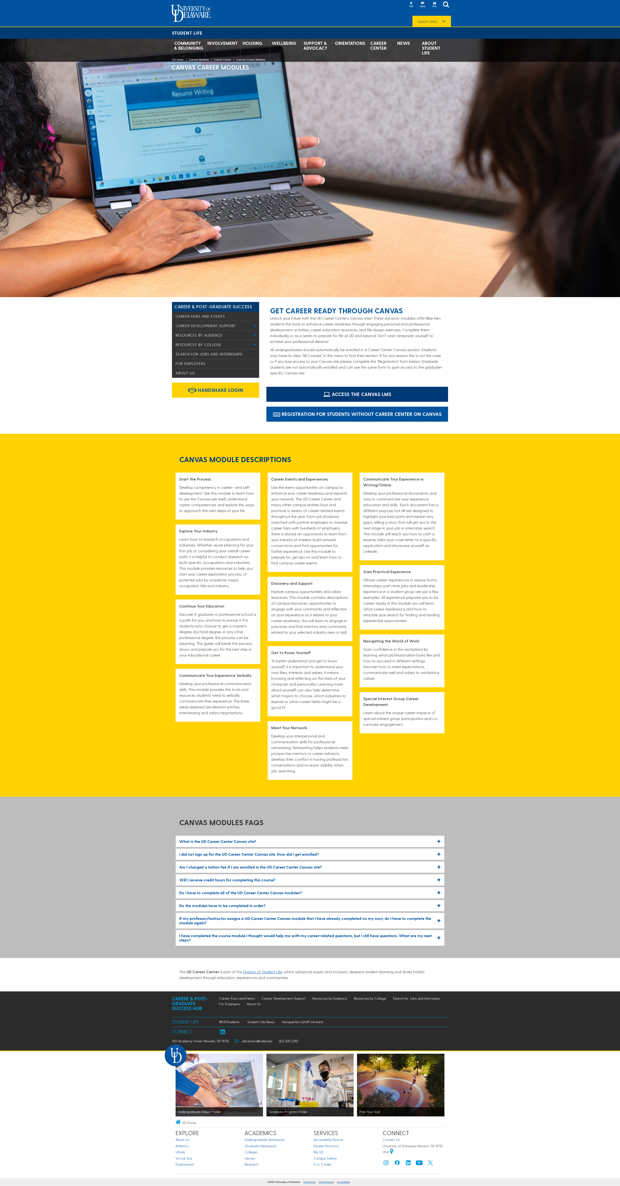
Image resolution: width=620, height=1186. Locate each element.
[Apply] (422, 5)
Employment (185, 1164)
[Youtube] (419, 1164)
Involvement (222, 43)
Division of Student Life (262, 971)
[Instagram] (386, 1164)
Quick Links (427, 21)
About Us (185, 373)
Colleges (251, 1152)
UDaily (180, 1152)
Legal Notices (326, 1182)
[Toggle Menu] (255, 326)
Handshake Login (219, 390)
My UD (319, 1152)
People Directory (326, 1146)
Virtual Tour (184, 1158)
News (403, 43)
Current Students (199, 59)
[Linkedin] (408, 1164)
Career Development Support (206, 326)
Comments (309, 1182)
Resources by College (198, 344)
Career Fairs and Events (200, 316)
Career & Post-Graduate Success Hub (190, 1003)
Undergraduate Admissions (265, 1140)
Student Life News (260, 1022)
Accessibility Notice (328, 1140)
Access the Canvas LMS (360, 394)
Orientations (350, 43)
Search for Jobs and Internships (209, 354)
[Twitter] (430, 1164)
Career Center (378, 45)
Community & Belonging (188, 45)
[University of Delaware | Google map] (391, 1152)
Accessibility (343, 1182)
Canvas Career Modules (251, 59)
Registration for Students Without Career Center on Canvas (361, 414)
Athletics (182, 1146)
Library (250, 1158)
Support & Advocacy (315, 45)
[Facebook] (397, 1164)
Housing (252, 43)
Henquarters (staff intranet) (302, 1022)
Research (251, 1164)
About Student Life (431, 48)
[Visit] (411, 5)
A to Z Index (323, 1164)
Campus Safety (325, 1158)
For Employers (190, 363)
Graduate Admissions (260, 1146)
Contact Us (391, 1140)
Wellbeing (284, 43)
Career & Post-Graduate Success (213, 306)
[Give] (434, 5)
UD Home (178, 59)
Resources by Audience (199, 335)
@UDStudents (229, 1022)
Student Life (187, 32)
